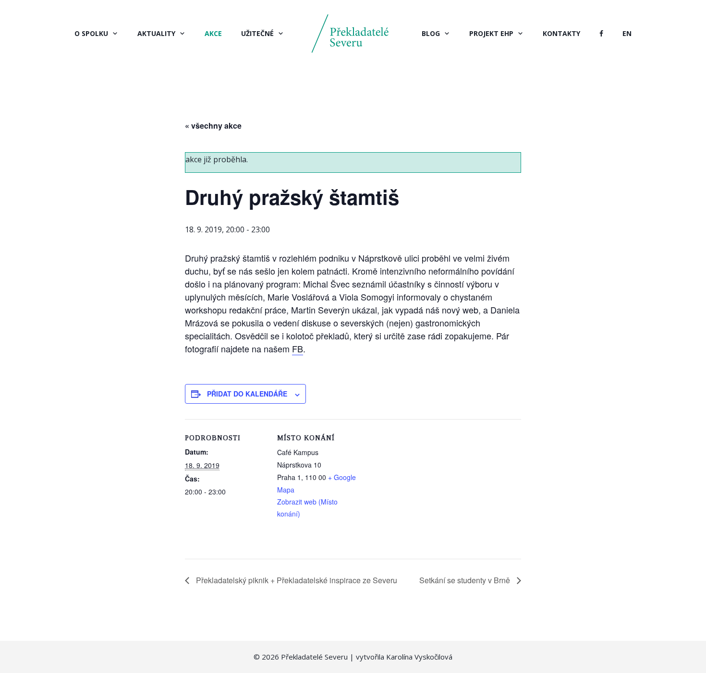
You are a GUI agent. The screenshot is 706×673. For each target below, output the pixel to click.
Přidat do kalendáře (247, 393)
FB (297, 348)
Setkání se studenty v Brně (465, 580)
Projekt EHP (491, 33)
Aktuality (156, 33)
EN (627, 33)
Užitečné (257, 33)
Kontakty (561, 33)
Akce (213, 33)
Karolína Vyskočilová (419, 656)
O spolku (91, 33)
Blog (431, 33)
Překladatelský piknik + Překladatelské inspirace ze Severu (295, 580)
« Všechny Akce (213, 125)
